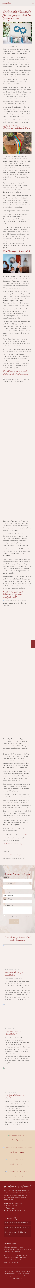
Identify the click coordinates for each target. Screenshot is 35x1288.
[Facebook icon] (14, 1281)
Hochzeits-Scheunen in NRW (14, 1096)
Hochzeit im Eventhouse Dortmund (16, 1222)
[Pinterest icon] (18, 1281)
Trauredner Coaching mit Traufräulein (14, 974)
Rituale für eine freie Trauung (12, 844)
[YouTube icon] (16, 1281)
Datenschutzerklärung (25, 916)
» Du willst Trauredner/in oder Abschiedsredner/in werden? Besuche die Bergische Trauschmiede (17, 1249)
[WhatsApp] (33, 642)
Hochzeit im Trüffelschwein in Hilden (17, 1227)
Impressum (10, 1276)
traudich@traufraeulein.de (14, 1203)
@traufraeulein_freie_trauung (15, 1210)
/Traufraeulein (10, 1208)
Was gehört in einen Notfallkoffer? (13, 1033)
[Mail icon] (22, 1281)
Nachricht (25, 834)
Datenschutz (19, 1276)
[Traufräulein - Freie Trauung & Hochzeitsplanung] (6, 2)
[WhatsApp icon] (12, 1281)
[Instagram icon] (20, 1281)
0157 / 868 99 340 (11, 1206)
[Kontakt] (33, 646)
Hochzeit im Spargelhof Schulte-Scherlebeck (15, 1233)
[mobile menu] (32, 2)
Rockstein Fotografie (16, 855)
